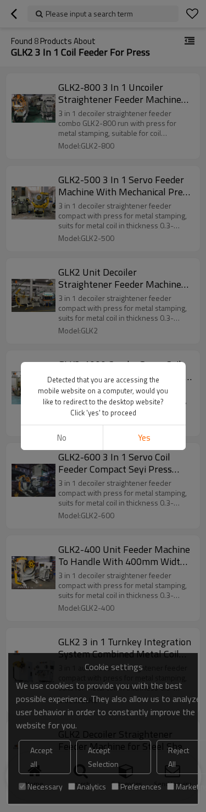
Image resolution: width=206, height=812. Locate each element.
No (61, 437)
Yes (144, 437)
